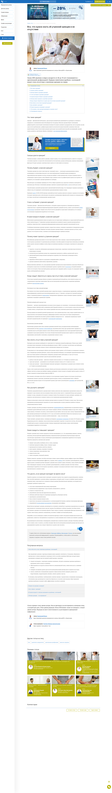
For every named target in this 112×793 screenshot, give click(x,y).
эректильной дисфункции (55, 318)
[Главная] (4, 2)
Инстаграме (64, 533)
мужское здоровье (64, 642)
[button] (47, 2)
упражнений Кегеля (59, 407)
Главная (28, 23)
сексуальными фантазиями (60, 131)
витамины (71, 380)
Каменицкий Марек (42, 68)
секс (29, 642)
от (68, 184)
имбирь (60, 460)
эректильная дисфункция (51, 642)
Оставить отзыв (71, 710)
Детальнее (104, 5)
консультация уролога (38, 283)
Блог (32, 23)
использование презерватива (44, 503)
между (34, 193)
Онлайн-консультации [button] (100, 1)
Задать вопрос (94, 710)
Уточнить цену (83, 710)
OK (108, 5)
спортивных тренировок (62, 419)
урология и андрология (38, 642)
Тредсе (70, 533)
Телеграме (53, 533)
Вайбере (59, 533)
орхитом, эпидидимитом (45, 328)
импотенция (46, 295)
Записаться (51, 148)
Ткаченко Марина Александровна (51, 624)
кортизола (68, 266)
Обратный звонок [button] (7, 43)
